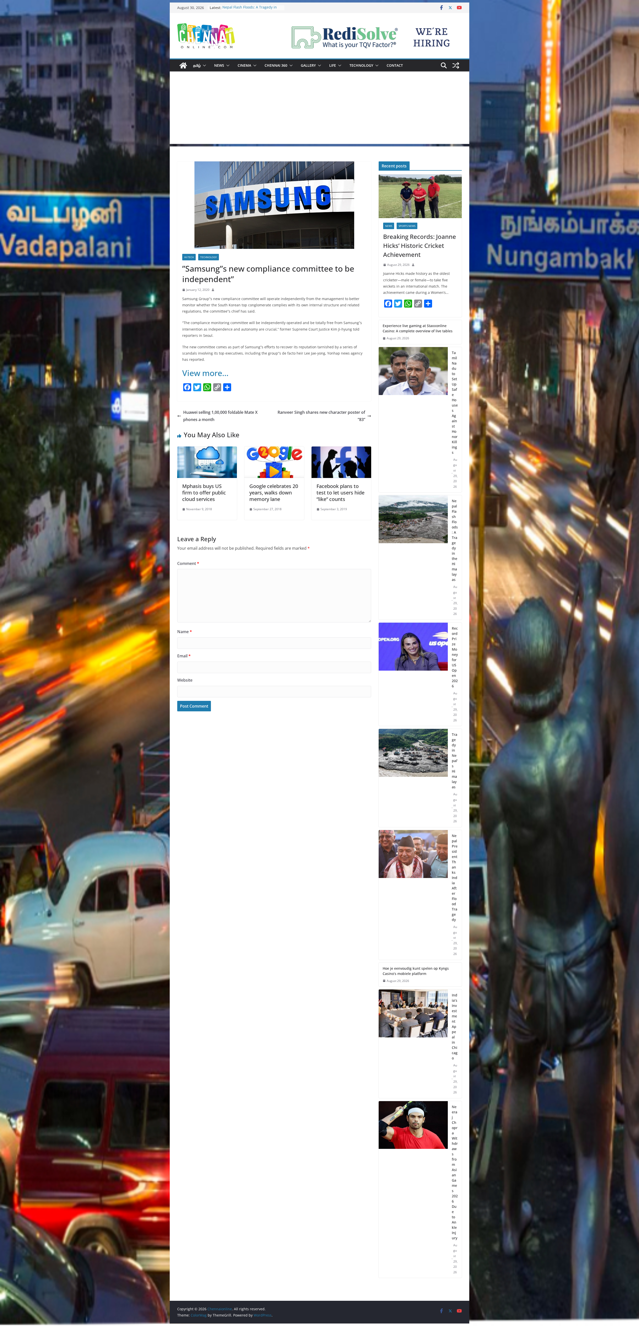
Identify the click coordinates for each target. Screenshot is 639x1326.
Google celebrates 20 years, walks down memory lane (273, 492)
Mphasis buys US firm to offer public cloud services (204, 492)
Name (184, 631)
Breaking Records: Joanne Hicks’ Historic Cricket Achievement (419, 245)
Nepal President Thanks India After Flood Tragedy (455, 877)
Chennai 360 (276, 65)
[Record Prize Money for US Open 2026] (413, 674)
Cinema (244, 65)
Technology (361, 65)
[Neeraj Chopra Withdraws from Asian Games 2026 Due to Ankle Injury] (413, 1189)
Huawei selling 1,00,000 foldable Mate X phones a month (220, 416)
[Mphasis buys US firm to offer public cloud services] (207, 450)
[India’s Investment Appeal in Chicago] (413, 1043)
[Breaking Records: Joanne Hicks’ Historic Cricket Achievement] (420, 196)
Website (184, 680)
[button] (203, 65)
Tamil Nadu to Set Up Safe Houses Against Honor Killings (251, 10)
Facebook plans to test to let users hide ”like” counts (340, 492)
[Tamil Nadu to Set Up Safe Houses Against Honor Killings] (413, 419)
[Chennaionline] (183, 65)
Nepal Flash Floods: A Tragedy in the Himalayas (455, 540)
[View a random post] (456, 65)
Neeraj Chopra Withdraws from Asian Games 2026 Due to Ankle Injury (455, 1172)
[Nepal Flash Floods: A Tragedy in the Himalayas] (413, 557)
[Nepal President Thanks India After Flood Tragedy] (413, 895)
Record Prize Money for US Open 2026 (455, 657)
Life (332, 65)
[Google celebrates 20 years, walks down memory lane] (274, 450)
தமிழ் (197, 65)
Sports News (407, 226)
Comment (188, 563)
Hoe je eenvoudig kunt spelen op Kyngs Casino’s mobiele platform (416, 971)
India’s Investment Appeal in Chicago (455, 1026)
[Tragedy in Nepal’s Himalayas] (413, 778)
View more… (205, 373)
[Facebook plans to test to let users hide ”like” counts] (341, 450)
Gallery (308, 65)
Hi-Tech (189, 257)
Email (184, 656)
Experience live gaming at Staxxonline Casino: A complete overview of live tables (418, 328)
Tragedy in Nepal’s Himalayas (455, 760)
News (219, 65)
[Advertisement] (319, 109)
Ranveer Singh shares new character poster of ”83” (321, 416)
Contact (395, 65)
